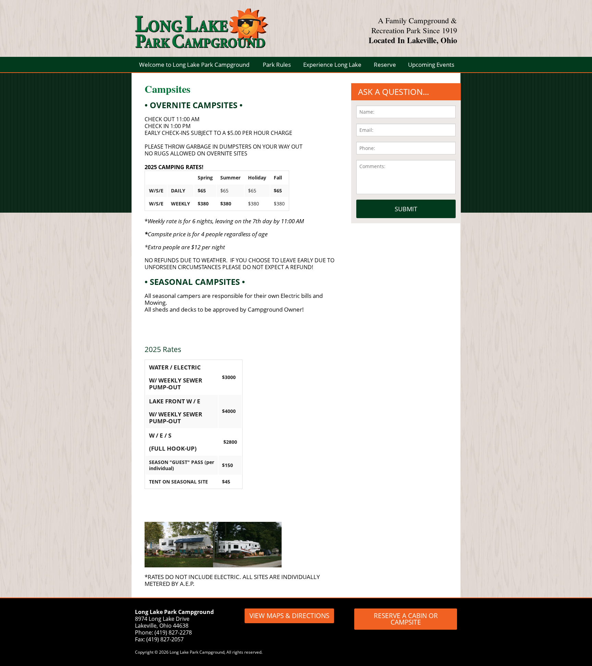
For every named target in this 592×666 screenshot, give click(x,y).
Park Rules (277, 64)
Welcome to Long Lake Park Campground (194, 64)
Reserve (385, 64)
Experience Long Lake (332, 64)
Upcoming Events (431, 64)
